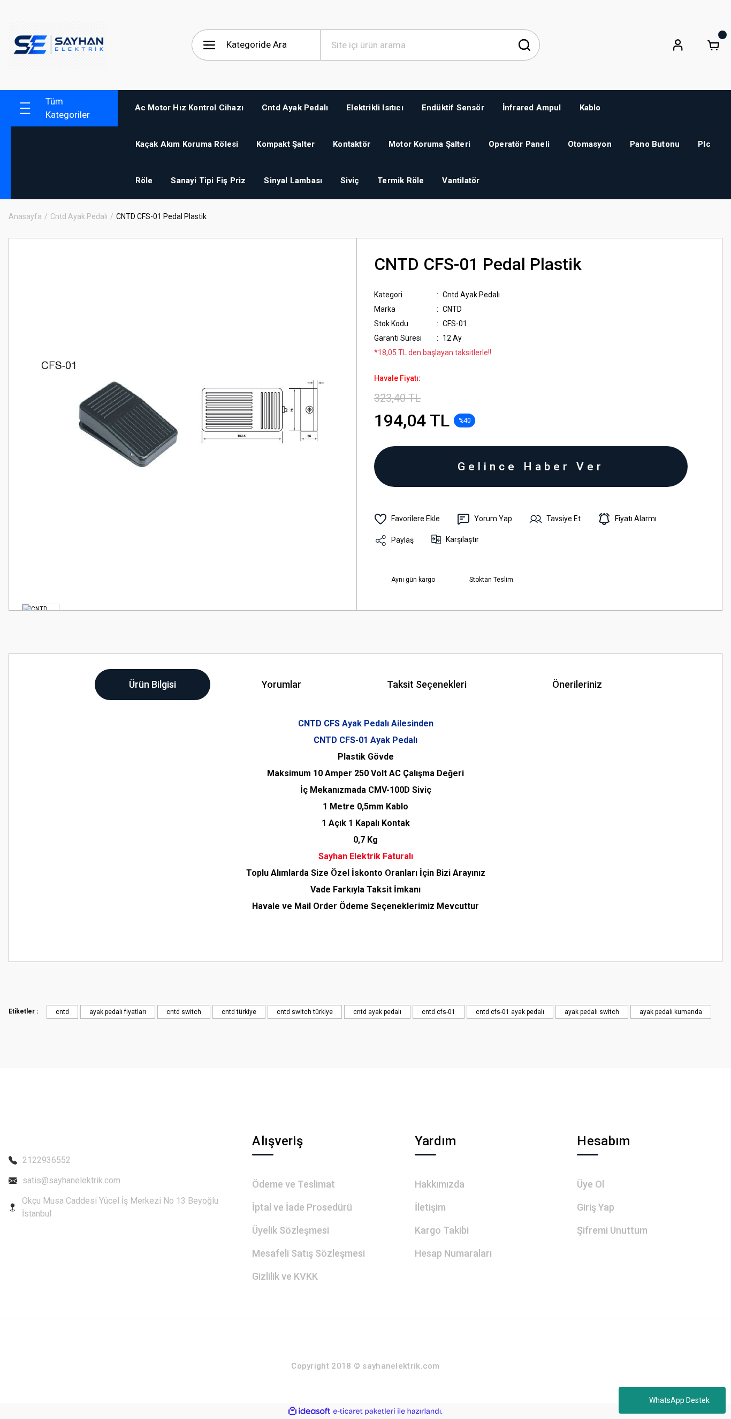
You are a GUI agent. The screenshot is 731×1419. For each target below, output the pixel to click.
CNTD (452, 309)
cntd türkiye (239, 1012)
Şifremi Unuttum (612, 1230)
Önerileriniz (577, 684)
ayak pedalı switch (592, 1012)
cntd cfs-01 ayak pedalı (510, 1012)
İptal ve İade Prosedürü (302, 1207)
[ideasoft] (309, 1411)
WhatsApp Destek (679, 1400)
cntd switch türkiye (305, 1012)
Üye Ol (590, 1184)
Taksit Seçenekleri (427, 684)
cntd (62, 1012)
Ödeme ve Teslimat (293, 1184)
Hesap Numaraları (453, 1253)
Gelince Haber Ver (531, 466)
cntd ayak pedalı (377, 1012)
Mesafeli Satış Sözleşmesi (308, 1253)
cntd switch (183, 1012)
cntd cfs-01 (438, 1012)
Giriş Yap (595, 1207)
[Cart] (713, 45)
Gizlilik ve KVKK (285, 1276)
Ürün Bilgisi (152, 684)
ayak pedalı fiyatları (117, 1012)
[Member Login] (678, 45)
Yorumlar (281, 684)
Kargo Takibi (442, 1230)
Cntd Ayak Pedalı (471, 294)
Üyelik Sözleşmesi (290, 1230)
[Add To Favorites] (407, 519)
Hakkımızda (440, 1184)
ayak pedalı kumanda (670, 1012)
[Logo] (57, 45)
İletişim (430, 1207)
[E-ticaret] (364, 1411)
